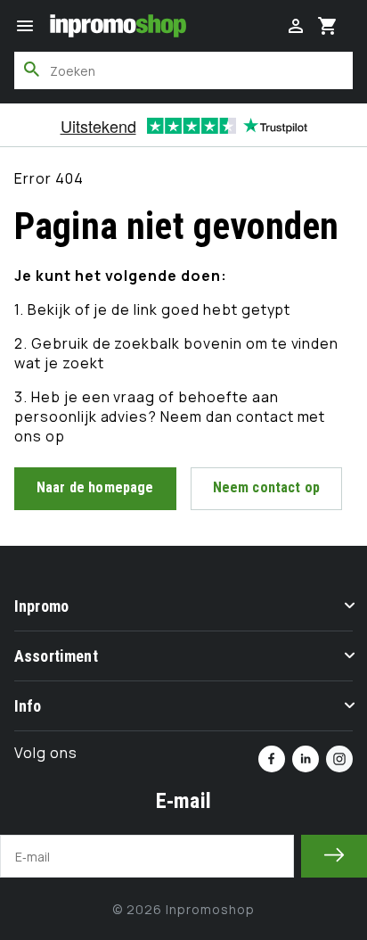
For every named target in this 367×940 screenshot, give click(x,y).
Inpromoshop (210, 909)
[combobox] (183, 70)
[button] (25, 26)
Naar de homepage (95, 487)
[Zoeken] (32, 69)
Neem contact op (266, 487)
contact (267, 416)
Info (28, 706)
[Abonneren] (334, 856)
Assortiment (56, 656)
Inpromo (41, 606)
